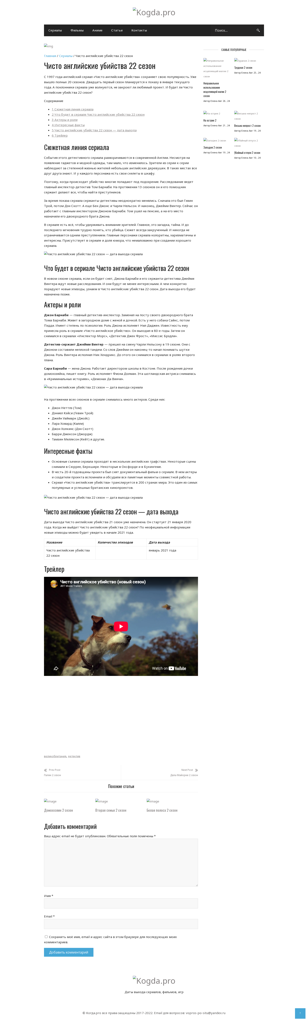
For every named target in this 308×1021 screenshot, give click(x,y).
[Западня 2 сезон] (216, 141)
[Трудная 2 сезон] (247, 61)
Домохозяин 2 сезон (58, 810)
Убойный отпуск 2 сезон (247, 152)
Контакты (139, 30)
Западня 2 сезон (212, 147)
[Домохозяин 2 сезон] (50, 801)
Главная (50, 56)
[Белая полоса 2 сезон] (153, 801)
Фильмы (77, 30)
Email (49, 916)
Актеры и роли (65, 120)
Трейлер (60, 135)
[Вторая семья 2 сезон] (101, 801)
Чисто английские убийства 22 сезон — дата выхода (94, 130)
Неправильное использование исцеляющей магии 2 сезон (214, 89)
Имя (48, 896)
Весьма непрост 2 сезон (247, 125)
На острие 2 (209, 120)
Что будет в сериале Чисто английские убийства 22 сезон (98, 114)
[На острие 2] (216, 114)
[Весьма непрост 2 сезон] (247, 117)
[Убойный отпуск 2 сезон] (247, 144)
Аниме (97, 30)
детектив (74, 756)
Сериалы (55, 30)
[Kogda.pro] (154, 12)
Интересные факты (68, 125)
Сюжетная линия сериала (72, 109)
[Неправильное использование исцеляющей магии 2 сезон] (216, 69)
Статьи (117, 30)
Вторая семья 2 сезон (110, 810)
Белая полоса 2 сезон (162, 810)
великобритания (55, 756)
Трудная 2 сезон (243, 67)
